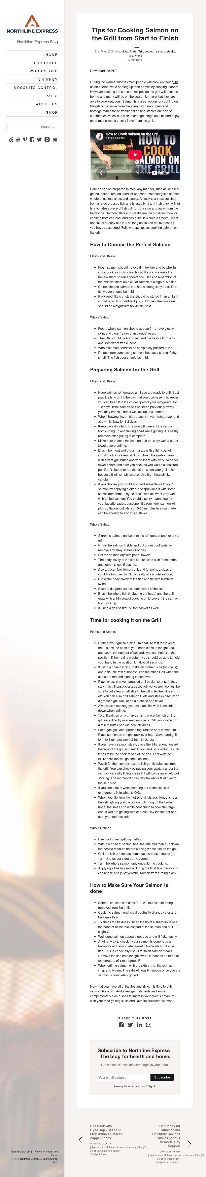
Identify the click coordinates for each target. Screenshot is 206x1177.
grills (175, 82)
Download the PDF (103, 70)
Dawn (135, 47)
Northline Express (30, 1158)
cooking (123, 51)
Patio (52, 95)
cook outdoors (111, 101)
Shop (52, 112)
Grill (140, 51)
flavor (131, 120)
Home (52, 54)
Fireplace (46, 63)
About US (47, 104)
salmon (160, 51)
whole (138, 55)
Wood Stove (44, 71)
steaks (171, 51)
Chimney (48, 79)
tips (131, 55)
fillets (133, 51)
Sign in (152, 1086)
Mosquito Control (36, 87)
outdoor (149, 51)
